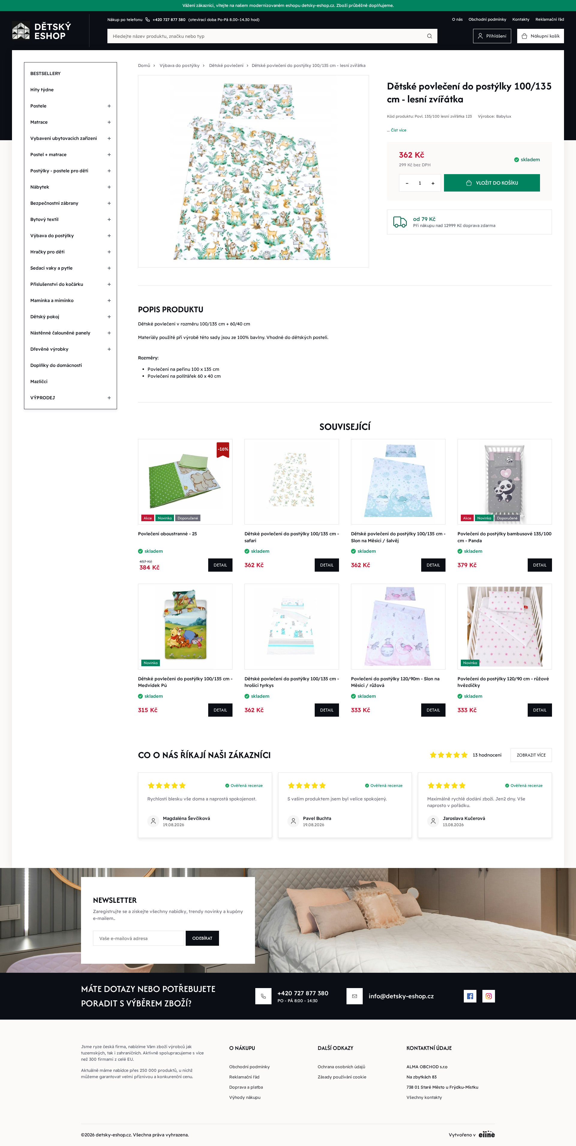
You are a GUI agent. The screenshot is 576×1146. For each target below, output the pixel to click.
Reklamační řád (550, 19)
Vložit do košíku (497, 182)
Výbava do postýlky (52, 235)
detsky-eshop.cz (113, 1135)
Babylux (503, 116)
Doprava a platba (246, 1087)
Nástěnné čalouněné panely (60, 333)
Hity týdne (42, 89)
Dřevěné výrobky (49, 349)
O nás (457, 19)
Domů (144, 65)
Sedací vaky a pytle (51, 268)
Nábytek (39, 187)
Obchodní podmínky (487, 19)
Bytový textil (44, 219)
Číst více (398, 130)
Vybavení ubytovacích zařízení (63, 138)
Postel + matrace (48, 154)
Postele (38, 106)
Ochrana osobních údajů (341, 1067)
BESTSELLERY (45, 73)
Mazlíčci (38, 381)
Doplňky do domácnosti (56, 365)
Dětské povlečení (226, 65)
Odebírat (202, 938)
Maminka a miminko (52, 300)
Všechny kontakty (424, 1097)
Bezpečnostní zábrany (54, 203)
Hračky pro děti (47, 252)
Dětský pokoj (44, 316)
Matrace (39, 122)
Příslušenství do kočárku (56, 284)
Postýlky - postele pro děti (59, 171)
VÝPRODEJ (42, 398)
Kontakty (521, 19)
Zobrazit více (531, 755)
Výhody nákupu (244, 1097)
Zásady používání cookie (342, 1077)
